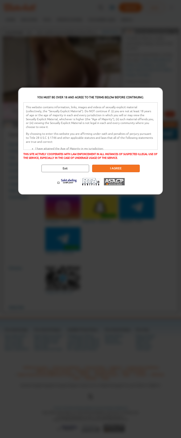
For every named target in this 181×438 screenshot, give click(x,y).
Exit (65, 168)
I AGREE (116, 168)
